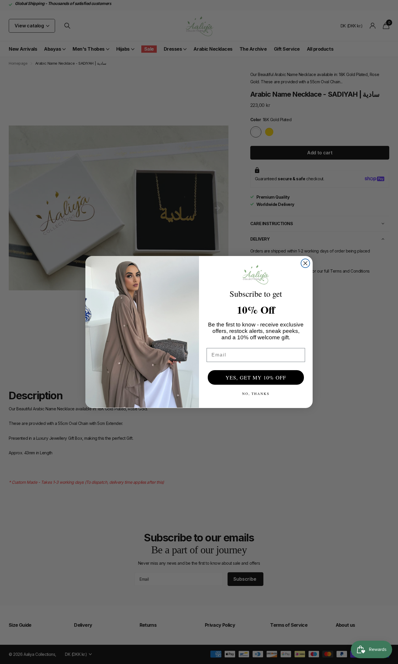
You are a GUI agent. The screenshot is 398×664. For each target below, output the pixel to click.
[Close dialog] (305, 263)
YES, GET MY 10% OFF (256, 377)
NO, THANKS (256, 393)
